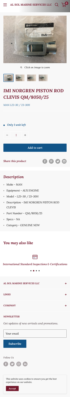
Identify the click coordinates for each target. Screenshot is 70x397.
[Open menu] (5, 4)
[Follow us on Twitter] (12, 364)
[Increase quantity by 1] (25, 135)
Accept (12, 388)
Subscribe (14, 344)
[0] (64, 5)
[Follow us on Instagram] (18, 364)
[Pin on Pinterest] (51, 161)
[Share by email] (64, 161)
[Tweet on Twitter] (57, 161)
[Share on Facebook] (44, 161)
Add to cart (35, 148)
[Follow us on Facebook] (5, 364)
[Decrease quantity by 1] (7, 135)
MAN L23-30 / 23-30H (16, 105)
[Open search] (57, 5)
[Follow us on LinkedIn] (25, 364)
